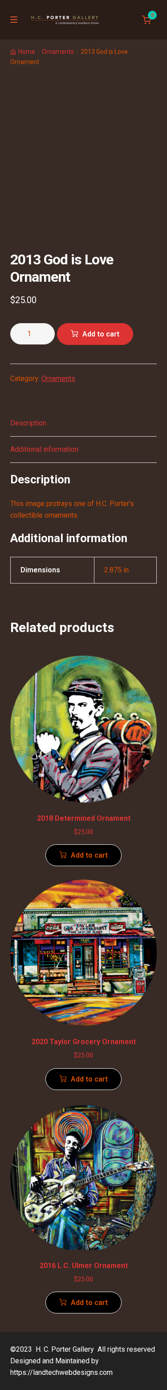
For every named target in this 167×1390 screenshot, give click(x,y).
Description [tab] (28, 423)
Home (26, 51)
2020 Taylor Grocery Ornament (84, 1041)
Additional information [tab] (44, 449)
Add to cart (100, 334)
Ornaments (58, 51)
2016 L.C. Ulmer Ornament (84, 1265)
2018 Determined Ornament (83, 818)
